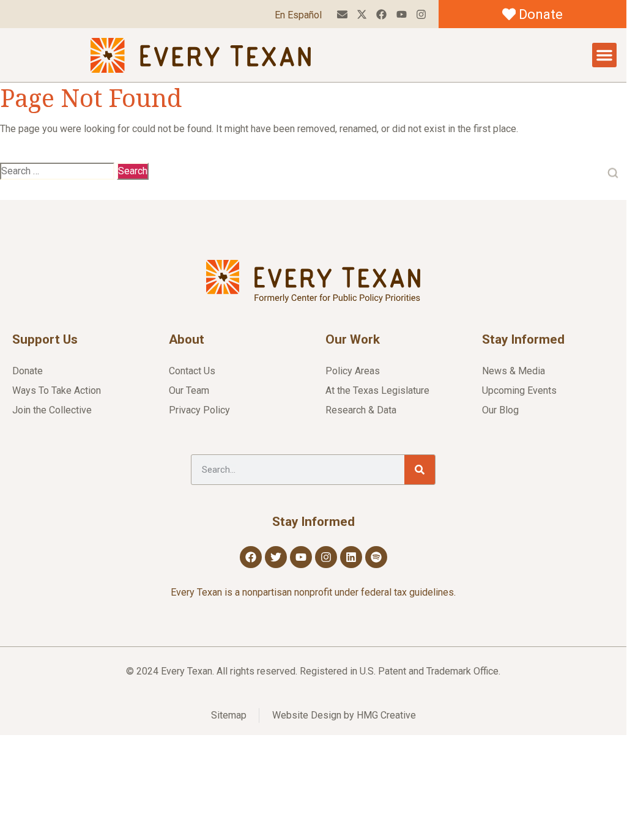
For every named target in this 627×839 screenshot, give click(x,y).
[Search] (419, 469)
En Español (298, 15)
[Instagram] (421, 14)
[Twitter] (276, 557)
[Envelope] (342, 14)
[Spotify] (376, 557)
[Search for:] (57, 171)
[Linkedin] (351, 557)
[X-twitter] (362, 14)
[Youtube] (401, 14)
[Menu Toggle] (604, 55)
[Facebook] (381, 14)
